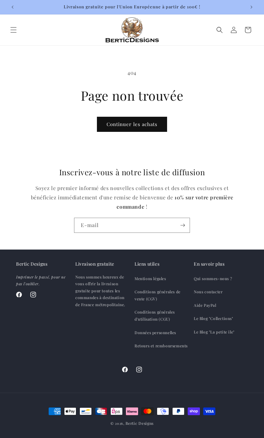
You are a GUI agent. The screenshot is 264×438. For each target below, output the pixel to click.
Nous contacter (208, 291)
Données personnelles (155, 332)
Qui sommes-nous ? (213, 278)
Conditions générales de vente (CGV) (158, 295)
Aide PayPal (205, 305)
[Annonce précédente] (12, 7)
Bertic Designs (140, 423)
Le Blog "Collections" (213, 318)
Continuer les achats (132, 124)
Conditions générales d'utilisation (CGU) (155, 315)
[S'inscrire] (182, 225)
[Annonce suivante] (251, 7)
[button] (13, 30)
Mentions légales (150, 278)
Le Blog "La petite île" (214, 331)
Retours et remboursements (161, 345)
